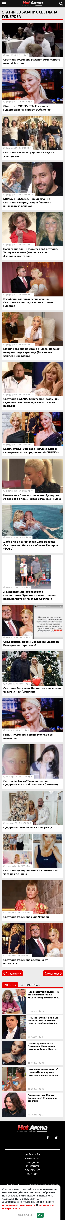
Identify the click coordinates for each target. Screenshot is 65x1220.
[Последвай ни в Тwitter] (56, 1137)
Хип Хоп (32, 1174)
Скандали (32, 1162)
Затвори (25, 1215)
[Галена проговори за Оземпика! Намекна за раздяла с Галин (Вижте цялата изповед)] (14, 1053)
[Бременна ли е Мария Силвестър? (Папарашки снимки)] (14, 1105)
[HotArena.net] (32, 1128)
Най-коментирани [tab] (30, 985)
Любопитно (32, 1158)
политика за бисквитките (19, 1205)
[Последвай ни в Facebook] (47, 1137)
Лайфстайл (32, 1154)
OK (40, 1215)
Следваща (52, 973)
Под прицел (32, 1170)
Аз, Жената (32, 1166)
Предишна (13, 973)
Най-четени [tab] (10, 985)
